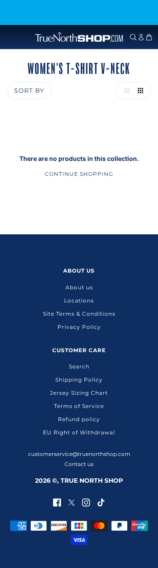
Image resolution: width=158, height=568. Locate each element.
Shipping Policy (79, 379)
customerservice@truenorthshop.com (79, 454)
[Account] (141, 37)
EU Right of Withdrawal (79, 432)
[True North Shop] (79, 37)
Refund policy (79, 419)
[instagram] (86, 502)
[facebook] (57, 502)
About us (79, 287)
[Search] (133, 37)
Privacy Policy (79, 327)
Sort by (29, 91)
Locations (79, 300)
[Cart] (149, 37)
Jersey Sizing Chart (79, 393)
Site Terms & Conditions (79, 313)
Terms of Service (79, 406)
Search (79, 366)
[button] (124, 90)
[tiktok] (100, 502)
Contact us (79, 464)
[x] (72, 502)
